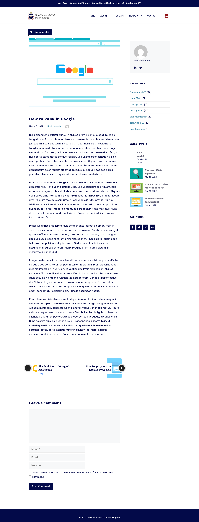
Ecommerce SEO (138, 92)
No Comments (54, 126)
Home (92, 16)
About (103, 16)
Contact (152, 16)
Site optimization (138, 116)
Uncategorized (137, 129)
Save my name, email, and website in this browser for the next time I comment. (73, 474)
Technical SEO (137, 123)
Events (120, 16)
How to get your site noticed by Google (98, 368)
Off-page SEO (136, 104)
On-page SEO (42, 32)
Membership (135, 16)
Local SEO (135, 98)
